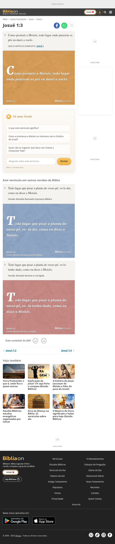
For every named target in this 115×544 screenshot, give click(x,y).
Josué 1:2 (11, 350)
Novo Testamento (95, 481)
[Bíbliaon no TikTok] (97, 535)
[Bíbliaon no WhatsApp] (91, 535)
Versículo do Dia (57, 470)
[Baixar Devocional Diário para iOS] (43, 521)
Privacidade (57, 498)
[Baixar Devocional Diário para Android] (16, 521)
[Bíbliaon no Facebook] (110, 535)
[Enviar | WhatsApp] (64, 26)
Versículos (57, 458)
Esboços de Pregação (94, 464)
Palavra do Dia (57, 475)
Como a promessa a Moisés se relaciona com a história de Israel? (36, 138)
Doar (90, 12)
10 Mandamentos (95, 458)
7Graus (18, 535)
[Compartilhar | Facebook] (57, 26)
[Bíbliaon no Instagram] (103, 535)
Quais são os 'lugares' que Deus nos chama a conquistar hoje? (31, 149)
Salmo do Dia (95, 470)
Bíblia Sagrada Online (14, 14)
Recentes (95, 487)
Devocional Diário (95, 475)
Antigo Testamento (57, 481)
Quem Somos (95, 498)
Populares (58, 487)
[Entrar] (99, 12)
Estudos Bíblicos (57, 464)
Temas (57, 493)
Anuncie (76, 504)
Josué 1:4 (66, 350)
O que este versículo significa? (24, 128)
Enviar (64, 161)
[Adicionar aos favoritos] (72, 25)
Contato (95, 493)
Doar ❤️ (10, 472)
